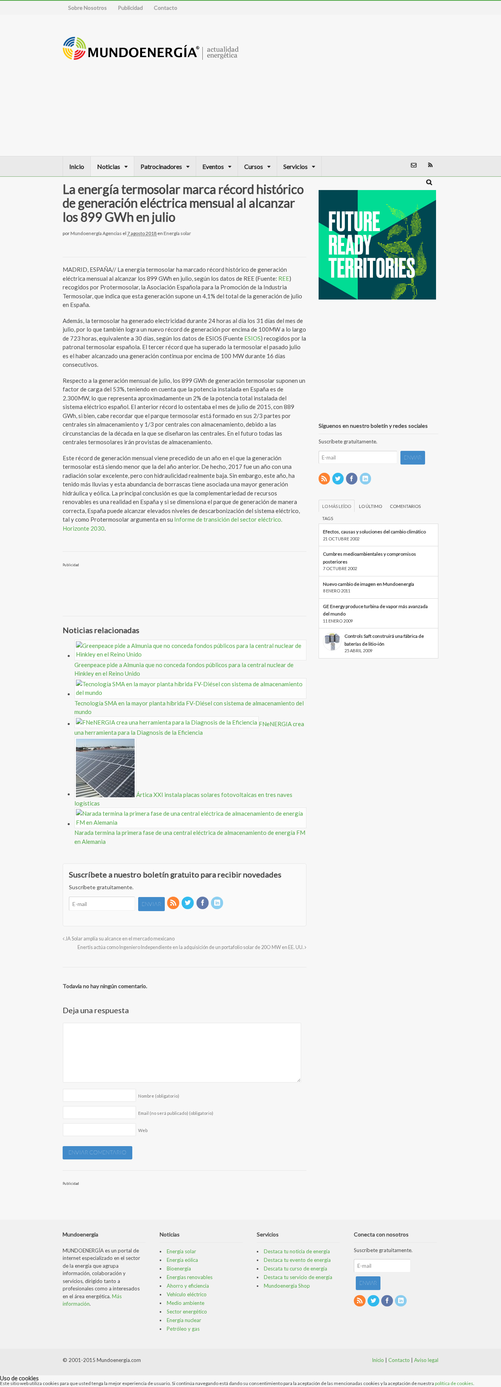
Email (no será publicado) (175, 1113)
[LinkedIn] (217, 903)
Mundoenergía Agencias (96, 233)
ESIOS (252, 338)
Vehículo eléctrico (187, 1294)
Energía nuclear (184, 1320)
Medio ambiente (185, 1303)
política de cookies (454, 1383)
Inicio (76, 166)
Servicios (295, 166)
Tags (327, 518)
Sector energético (187, 1311)
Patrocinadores (161, 166)
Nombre (158, 1095)
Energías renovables (190, 1277)
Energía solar (177, 233)
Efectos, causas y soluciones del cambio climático (374, 532)
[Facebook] (203, 903)
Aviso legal (426, 1360)
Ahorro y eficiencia (188, 1286)
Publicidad (130, 7)
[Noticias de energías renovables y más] (151, 56)
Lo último (370, 506)
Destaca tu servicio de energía (298, 1277)
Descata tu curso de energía (295, 1268)
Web (143, 1130)
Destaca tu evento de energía (297, 1260)
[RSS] (173, 903)
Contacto (165, 7)
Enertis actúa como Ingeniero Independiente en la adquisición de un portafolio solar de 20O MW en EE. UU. (191, 947)
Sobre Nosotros (87, 7)
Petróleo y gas (183, 1329)
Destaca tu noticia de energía (297, 1251)
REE (283, 278)
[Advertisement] (377, 85)
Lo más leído (336, 506)
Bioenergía (179, 1268)
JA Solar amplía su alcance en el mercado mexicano (120, 939)
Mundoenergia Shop (287, 1286)
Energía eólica (182, 1260)
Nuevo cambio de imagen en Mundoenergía (368, 584)
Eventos (213, 166)
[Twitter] (188, 903)
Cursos (253, 166)
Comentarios (405, 506)
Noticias (108, 166)
